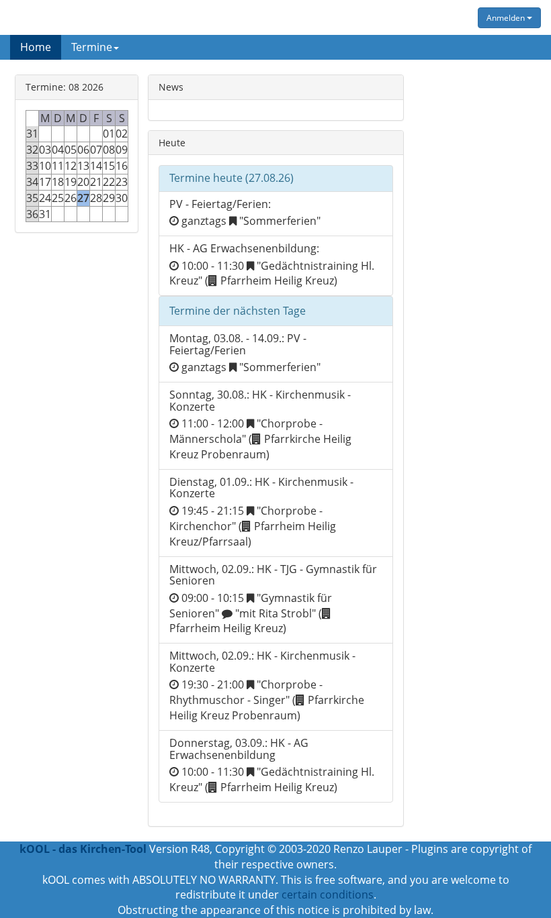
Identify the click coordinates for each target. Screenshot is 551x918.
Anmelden (506, 17)
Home (35, 47)
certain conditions (328, 894)
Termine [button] (91, 47)
